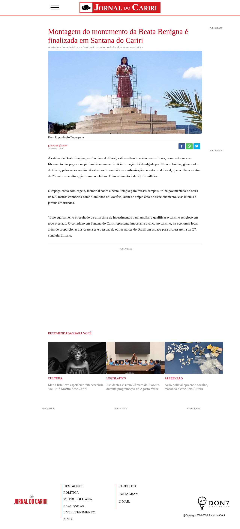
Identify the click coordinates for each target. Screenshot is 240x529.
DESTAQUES (73, 486)
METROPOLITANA (77, 499)
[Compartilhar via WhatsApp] (189, 146)
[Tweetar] (197, 146)
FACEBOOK (127, 486)
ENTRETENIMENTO (79, 512)
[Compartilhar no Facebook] (181, 146)
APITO (68, 519)
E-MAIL (124, 501)
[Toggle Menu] (49, 7)
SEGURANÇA (73, 506)
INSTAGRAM (128, 494)
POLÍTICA (71, 492)
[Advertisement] (125, 267)
